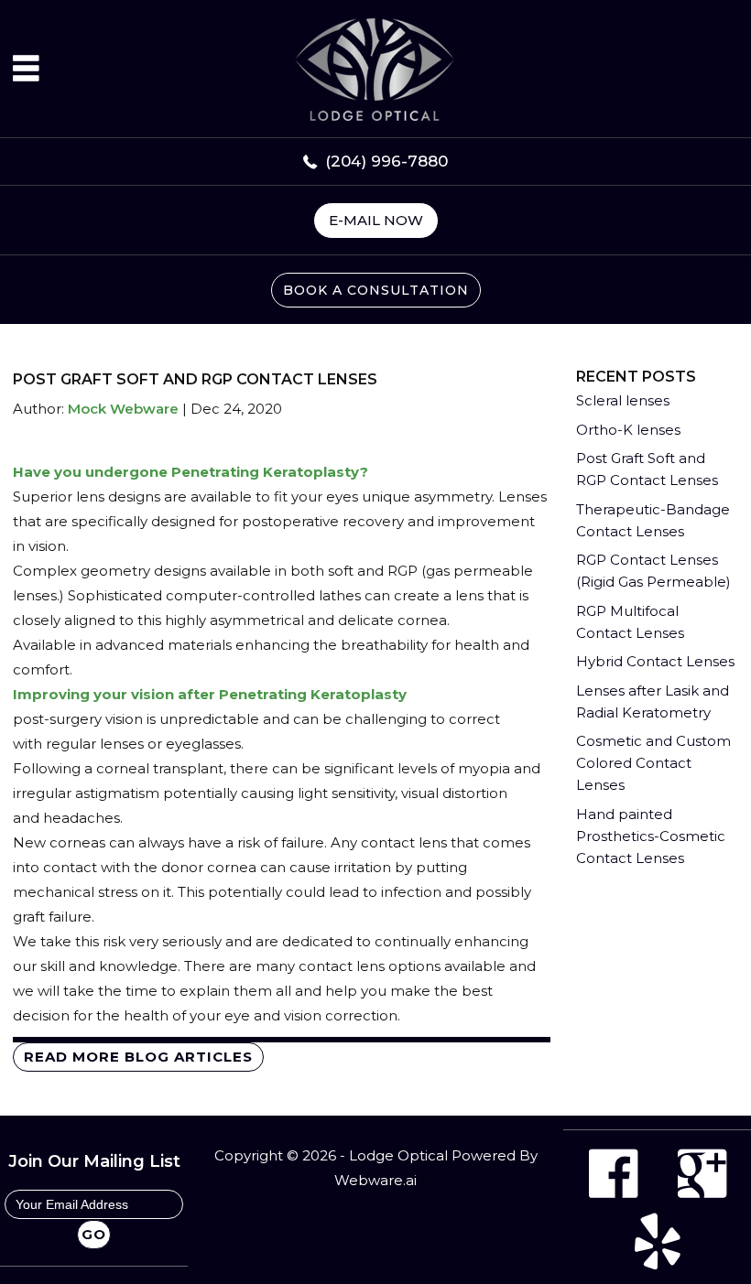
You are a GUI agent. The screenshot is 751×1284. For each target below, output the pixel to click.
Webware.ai (375, 1180)
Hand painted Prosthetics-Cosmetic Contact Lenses (650, 836)
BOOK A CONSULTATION (376, 290)
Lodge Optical (398, 1155)
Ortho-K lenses (628, 429)
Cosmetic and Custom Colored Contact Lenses (653, 762)
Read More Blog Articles (138, 1056)
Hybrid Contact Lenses (655, 661)
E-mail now (376, 220)
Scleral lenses (622, 400)
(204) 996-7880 (386, 161)
